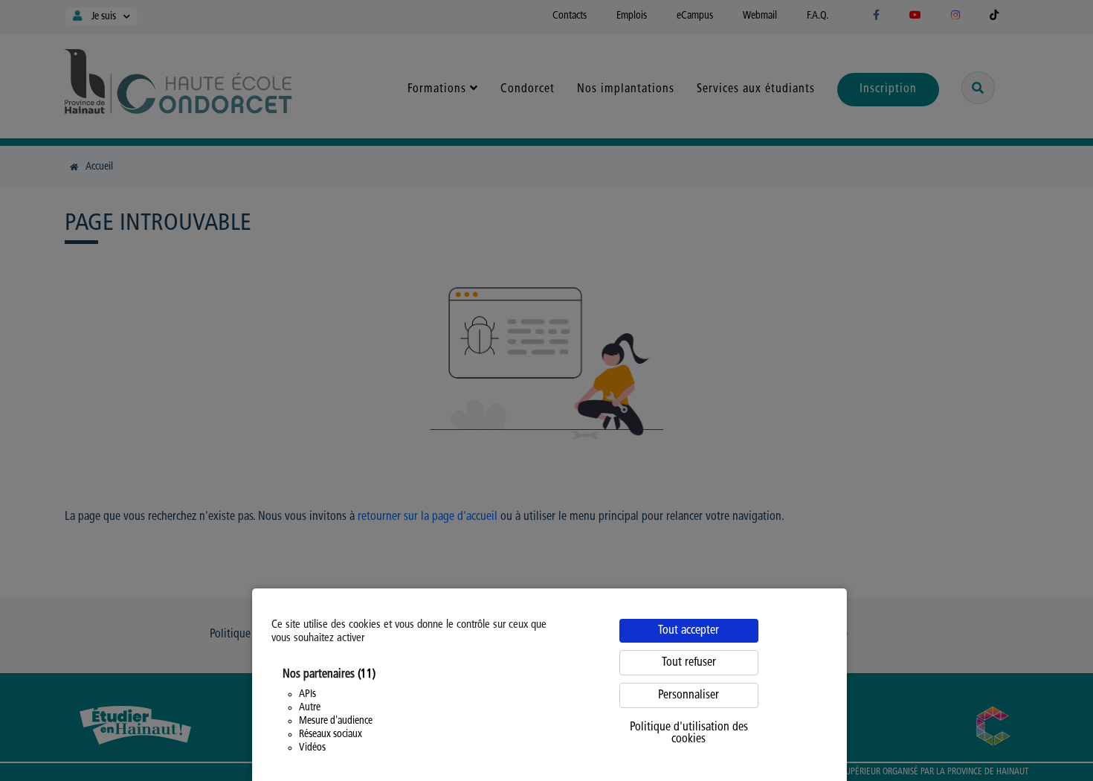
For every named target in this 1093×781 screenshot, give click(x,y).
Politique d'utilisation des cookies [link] (689, 733)
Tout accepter (688, 631)
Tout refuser (689, 663)
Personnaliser (688, 695)
